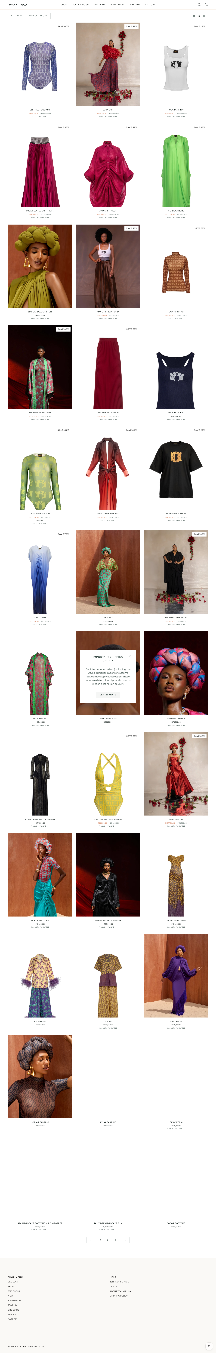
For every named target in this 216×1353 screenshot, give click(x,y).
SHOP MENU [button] (15, 1277)
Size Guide (13, 1310)
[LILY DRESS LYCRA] (40, 875)
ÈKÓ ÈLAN (13, 1282)
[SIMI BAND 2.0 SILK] (176, 673)
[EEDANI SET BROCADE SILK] (108, 875)
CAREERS (12, 1319)
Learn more (108, 695)
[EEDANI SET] (40, 976)
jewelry (12, 1305)
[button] (64, 4)
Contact (115, 1286)
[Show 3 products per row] (198, 16)
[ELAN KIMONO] (40, 673)
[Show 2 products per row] (193, 16)
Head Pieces (14, 1301)
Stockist (12, 1314)
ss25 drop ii (14, 1291)
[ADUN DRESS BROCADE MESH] (40, 774)
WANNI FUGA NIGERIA (24, 1346)
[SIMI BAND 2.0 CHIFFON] (40, 266)
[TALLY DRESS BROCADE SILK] (108, 1177)
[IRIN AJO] (108, 572)
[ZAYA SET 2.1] (176, 976)
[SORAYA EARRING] (40, 1077)
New (10, 1296)
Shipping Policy (119, 1296)
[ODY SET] (108, 976)
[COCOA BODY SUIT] (176, 1177)
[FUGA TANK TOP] (176, 367)
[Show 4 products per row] (204, 16)
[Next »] (126, 1240)
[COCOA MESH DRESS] (176, 875)
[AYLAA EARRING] (108, 1077)
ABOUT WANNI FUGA (120, 1291)
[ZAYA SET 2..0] (176, 1077)
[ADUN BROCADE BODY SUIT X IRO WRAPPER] (40, 1177)
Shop (11, 1286)
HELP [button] (113, 1277)
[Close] (131, 654)
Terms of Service (119, 1282)
